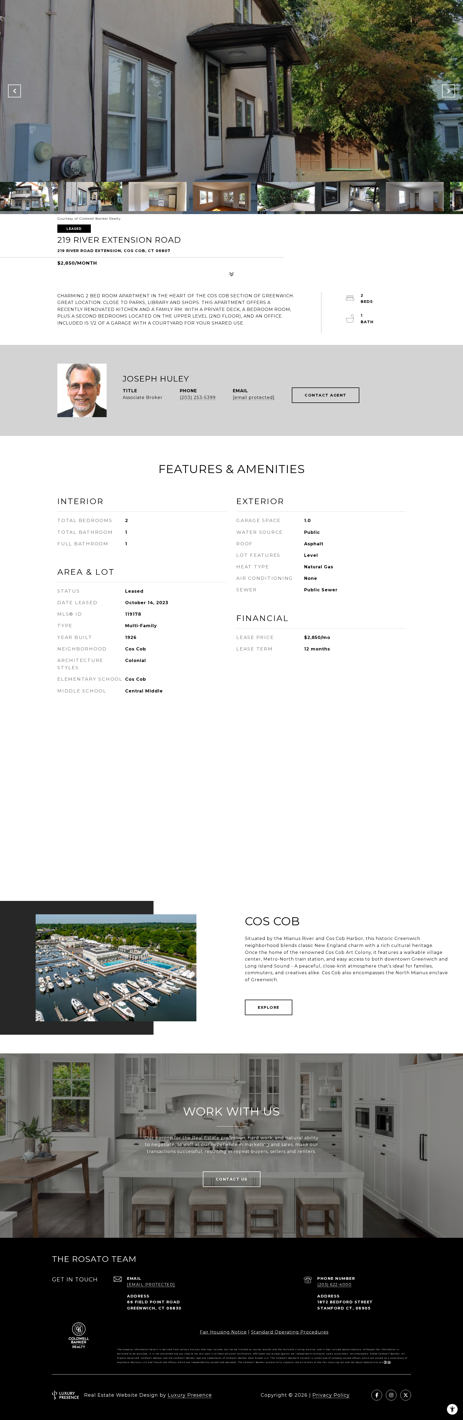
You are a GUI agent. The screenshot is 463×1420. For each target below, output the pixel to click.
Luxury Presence (190, 1395)
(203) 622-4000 (334, 1284)
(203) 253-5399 (198, 397)
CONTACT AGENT (325, 395)
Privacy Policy (331, 1395)
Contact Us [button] (232, 1179)
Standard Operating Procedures (289, 1332)
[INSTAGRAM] (391, 1395)
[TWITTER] (405, 1395)
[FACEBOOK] (376, 1395)
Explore (268, 1007)
